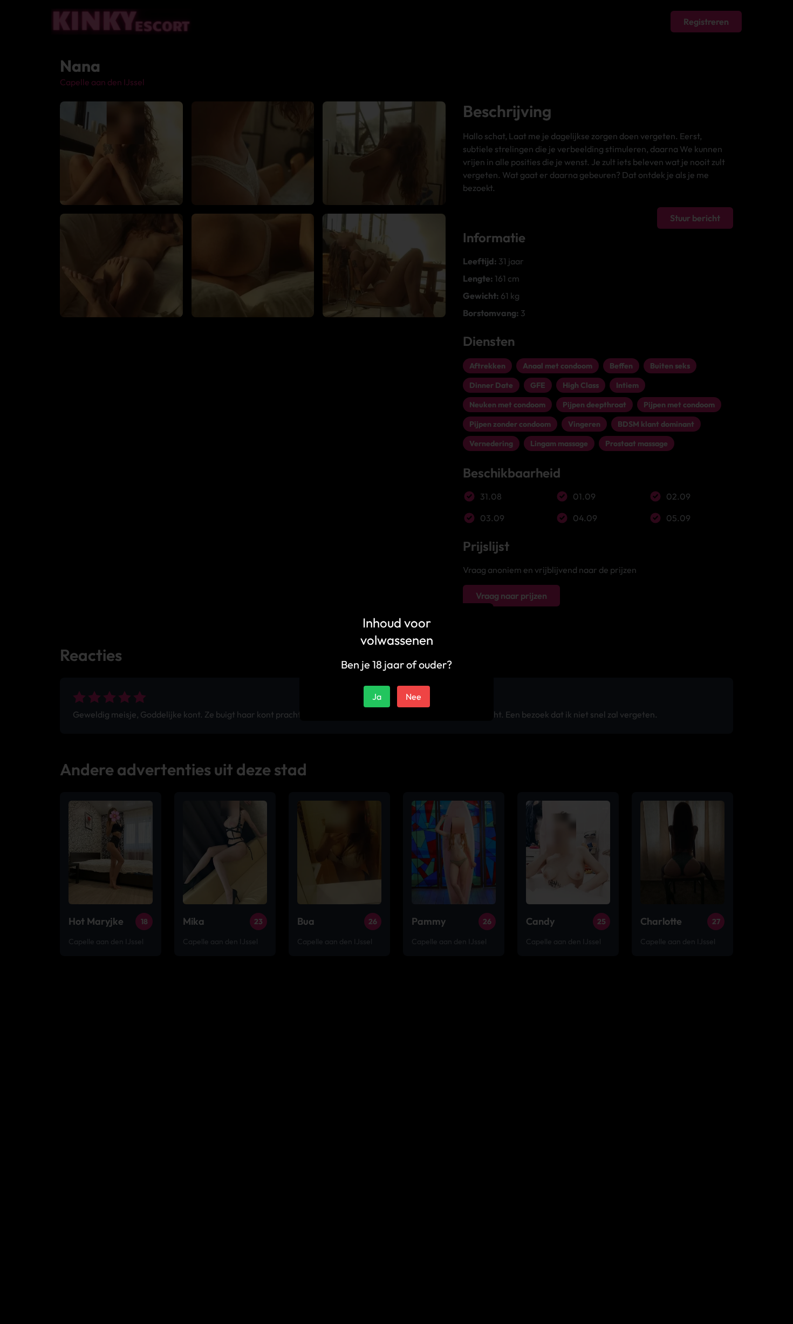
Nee (413, 696)
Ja (376, 696)
